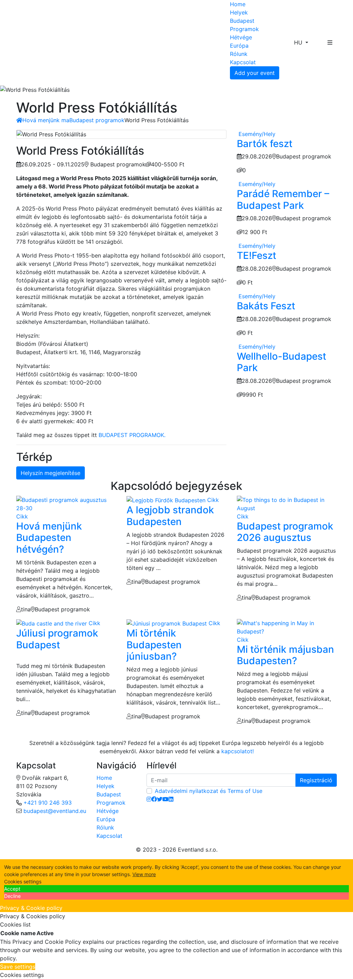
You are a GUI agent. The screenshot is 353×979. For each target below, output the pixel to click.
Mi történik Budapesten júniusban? (154, 644)
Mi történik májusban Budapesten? (285, 655)
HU (299, 42)
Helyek (239, 12)
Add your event (254, 72)
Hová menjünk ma (45, 120)
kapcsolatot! (237, 751)
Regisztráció (316, 780)
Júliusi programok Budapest (57, 639)
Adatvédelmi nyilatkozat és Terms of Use (208, 790)
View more (144, 874)
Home (237, 4)
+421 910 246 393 (47, 802)
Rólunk (239, 53)
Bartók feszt (264, 143)
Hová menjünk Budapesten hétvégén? (49, 537)
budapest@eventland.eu (54, 810)
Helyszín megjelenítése (50, 472)
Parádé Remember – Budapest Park (283, 199)
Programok (244, 29)
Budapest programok (96, 120)
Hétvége (241, 37)
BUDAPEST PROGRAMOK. (132, 435)
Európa (239, 45)
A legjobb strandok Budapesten (170, 515)
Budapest (242, 20)
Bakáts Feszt (266, 306)
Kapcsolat (243, 62)
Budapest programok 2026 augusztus (285, 532)
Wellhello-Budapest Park (281, 362)
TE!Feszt (256, 255)
